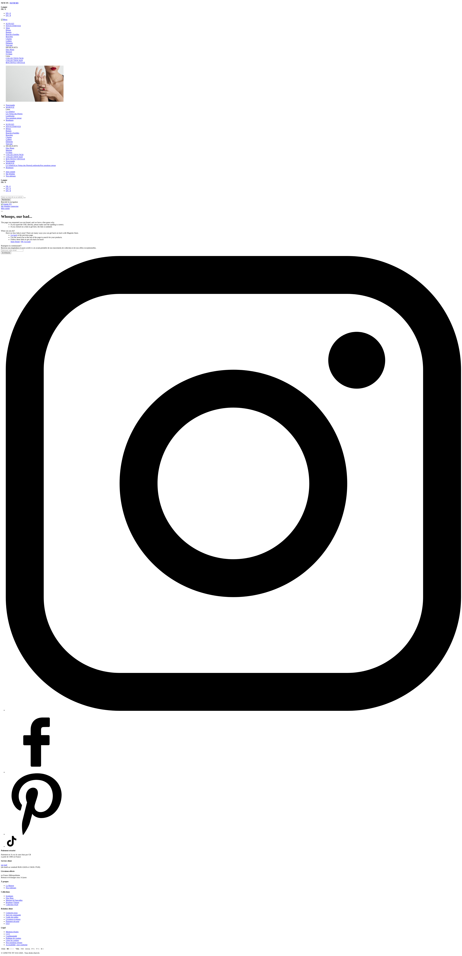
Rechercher (6, 200)
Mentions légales (12, 932)
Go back (14, 235)
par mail (4, 865)
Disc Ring (9, 898)
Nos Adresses (11, 888)
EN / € (8, 13)
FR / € (8, 186)
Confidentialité (11, 936)
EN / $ (8, 15)
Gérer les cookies (12, 940)
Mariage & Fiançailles (14, 900)
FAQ (8, 924)
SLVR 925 (14, 3)
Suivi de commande (13, 915)
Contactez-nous (12, 913)
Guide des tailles (12, 917)
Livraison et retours (13, 919)
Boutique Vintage (12, 902)
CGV (8, 934)
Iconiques (9, 896)
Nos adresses (11, 176)
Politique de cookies (13, 938)
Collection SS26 (12, 905)
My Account (26, 242)
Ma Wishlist (10, 174)
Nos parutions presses (14, 943)
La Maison (10, 886)
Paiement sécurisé (12, 921)
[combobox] (12, 197)
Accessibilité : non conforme (16, 945)
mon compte (10, 172)
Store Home (15, 242)
